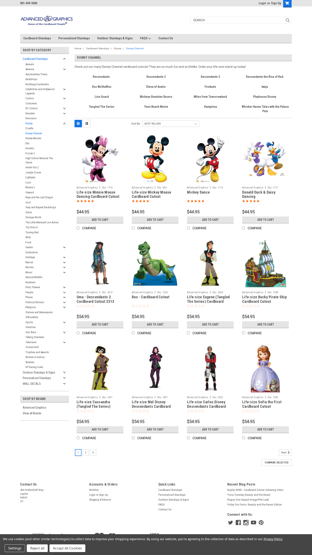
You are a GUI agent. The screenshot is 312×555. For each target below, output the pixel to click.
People (29, 292)
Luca (28, 182)
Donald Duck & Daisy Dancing (258, 194)
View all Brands (32, 413)
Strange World (33, 217)
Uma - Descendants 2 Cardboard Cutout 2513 (95, 299)
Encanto (29, 148)
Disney (28, 123)
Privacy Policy (273, 539)
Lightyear (30, 177)
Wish (28, 237)
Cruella (29, 128)
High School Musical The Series (39, 160)
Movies (29, 267)
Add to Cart (100, 219)
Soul (28, 202)
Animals (29, 64)
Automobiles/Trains (36, 74)
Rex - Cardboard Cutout (151, 297)
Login (262, 3)
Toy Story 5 (31, 227)
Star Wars (30, 332)
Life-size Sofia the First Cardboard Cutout (261, 404)
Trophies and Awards (37, 352)
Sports (29, 322)
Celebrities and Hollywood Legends (40, 91)
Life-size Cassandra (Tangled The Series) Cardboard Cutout (93, 406)
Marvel (29, 262)
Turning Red (32, 232)
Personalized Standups (74, 38)
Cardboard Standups (37, 38)
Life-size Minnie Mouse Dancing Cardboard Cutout (98, 194)
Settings (14, 548)
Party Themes (32, 287)
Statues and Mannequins (39, 312)
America (29, 69)
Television (31, 342)
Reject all (37, 548)
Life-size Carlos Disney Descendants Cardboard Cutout (206, 406)
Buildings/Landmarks (37, 84)
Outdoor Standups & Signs (115, 38)
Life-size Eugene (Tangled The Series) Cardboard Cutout (208, 301)
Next (284, 452)
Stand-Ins (30, 327)
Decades (30, 113)
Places (29, 297)
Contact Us (165, 38)
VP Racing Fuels (34, 367)
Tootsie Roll (32, 347)
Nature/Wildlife (33, 277)
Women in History (35, 357)
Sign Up (276, 3)
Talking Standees (34, 337)
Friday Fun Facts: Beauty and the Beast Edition (254, 504)
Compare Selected (276, 462)
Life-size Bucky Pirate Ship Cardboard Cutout (264, 299)
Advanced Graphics (34, 407)
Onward (29, 192)
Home (78, 48)
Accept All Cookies (67, 548)
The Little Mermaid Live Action (42, 222)
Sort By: (136, 123)
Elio (27, 143)
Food (28, 242)
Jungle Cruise (33, 172)
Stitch (28, 212)
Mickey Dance (198, 192)
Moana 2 (30, 187)
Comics (29, 98)
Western (29, 362)
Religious (30, 307)
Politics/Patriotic (34, 302)
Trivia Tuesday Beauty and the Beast (248, 494)
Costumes (31, 103)
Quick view (100, 181)
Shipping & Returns (100, 499)
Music (28, 272)
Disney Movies (33, 138)
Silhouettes (31, 317)
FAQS (144, 38)
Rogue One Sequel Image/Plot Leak (248, 499)
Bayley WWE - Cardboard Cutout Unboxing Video (255, 489)
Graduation (31, 252)
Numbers (30, 282)
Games (29, 247)
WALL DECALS (32, 384)
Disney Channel (33, 133)
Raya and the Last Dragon (39, 197)
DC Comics (31, 108)
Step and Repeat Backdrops (40, 207)
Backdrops (31, 79)
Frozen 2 (30, 153)
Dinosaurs (31, 118)
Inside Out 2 (32, 167)
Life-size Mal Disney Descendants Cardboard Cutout (151, 406)
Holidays (30, 257)
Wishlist (94, 489)
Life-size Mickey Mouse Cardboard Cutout (151, 194)
